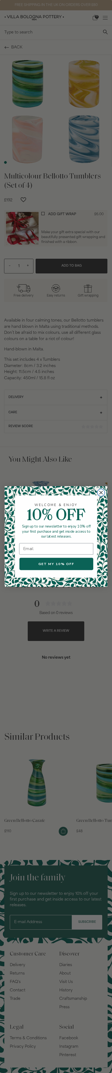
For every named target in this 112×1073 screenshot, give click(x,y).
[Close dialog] (101, 492)
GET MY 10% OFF (56, 564)
